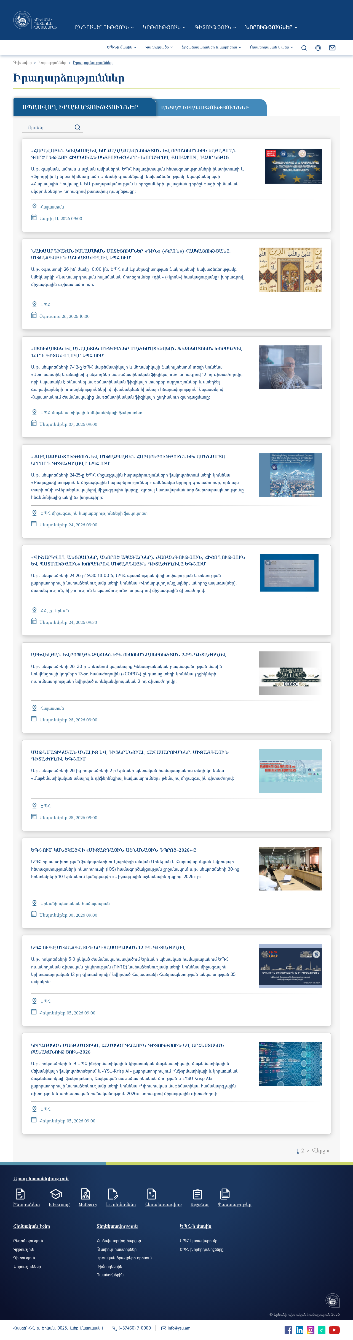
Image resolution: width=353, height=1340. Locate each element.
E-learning (59, 1204)
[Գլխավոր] (35, 20)
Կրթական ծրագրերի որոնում (124, 1257)
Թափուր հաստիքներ (117, 1249)
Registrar (200, 1204)
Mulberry (88, 1204)
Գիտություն (213, 27)
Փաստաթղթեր (235, 1204)
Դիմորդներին (109, 1266)
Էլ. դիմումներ (121, 1204)
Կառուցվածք (157, 47)
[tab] (84, 107)
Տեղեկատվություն (117, 1226)
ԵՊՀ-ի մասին (119, 47)
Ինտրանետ (26, 1204)
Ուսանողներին (110, 1274)
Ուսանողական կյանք (269, 47)
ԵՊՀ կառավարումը (198, 1240)
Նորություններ (268, 27)
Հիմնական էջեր (31, 1226)
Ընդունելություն (101, 27)
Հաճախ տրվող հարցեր (119, 1240)
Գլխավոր (22, 62)
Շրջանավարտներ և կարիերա (209, 47)
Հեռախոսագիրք (163, 1204)
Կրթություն (162, 27)
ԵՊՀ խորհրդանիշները (201, 1249)
